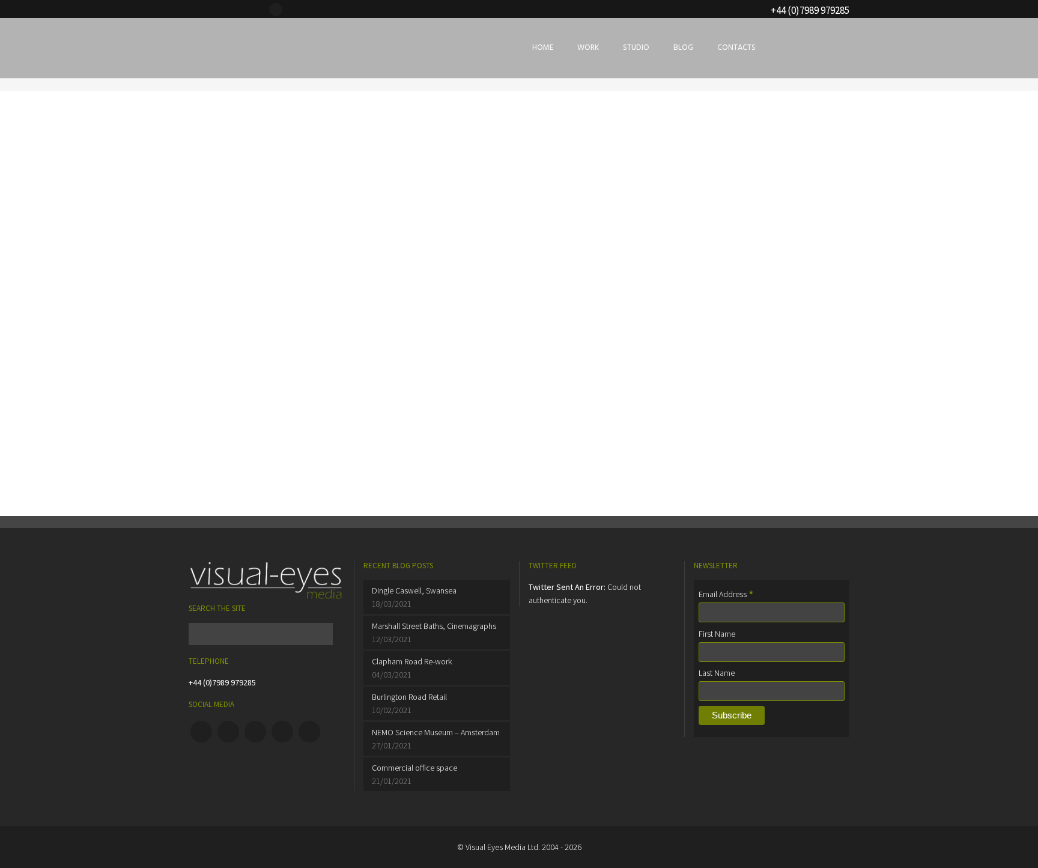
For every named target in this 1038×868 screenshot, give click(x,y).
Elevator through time (268, 276)
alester (218, 254)
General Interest (269, 254)
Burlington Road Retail (409, 696)
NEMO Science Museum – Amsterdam (436, 732)
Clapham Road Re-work (412, 661)
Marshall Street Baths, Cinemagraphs (434, 626)
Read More (234, 402)
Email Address (726, 594)
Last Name (717, 672)
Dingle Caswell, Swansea (414, 590)
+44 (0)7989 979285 (222, 682)
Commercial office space (414, 767)
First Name (717, 633)
